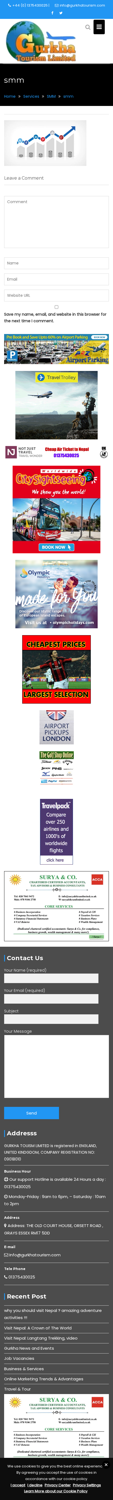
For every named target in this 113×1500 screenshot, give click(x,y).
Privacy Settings (87, 1485)
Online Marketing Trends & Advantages (43, 1379)
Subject (11, 1011)
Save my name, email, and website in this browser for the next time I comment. (55, 318)
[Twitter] (60, 13)
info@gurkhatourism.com (82, 5)
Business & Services (24, 1369)
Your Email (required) (24, 990)
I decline (35, 1485)
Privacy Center (58, 1485)
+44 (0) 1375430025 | (30, 5)
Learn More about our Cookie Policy (55, 1491)
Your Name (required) (25, 970)
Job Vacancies (19, 1358)
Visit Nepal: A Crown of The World (38, 1328)
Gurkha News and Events (29, 1348)
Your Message (18, 1031)
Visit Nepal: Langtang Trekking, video (41, 1338)
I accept (18, 1485)
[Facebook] (52, 13)
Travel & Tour (17, 1389)
